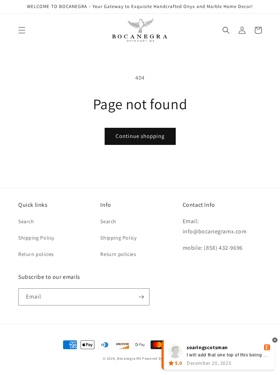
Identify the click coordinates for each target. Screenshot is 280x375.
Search (26, 221)
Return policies (36, 254)
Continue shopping (140, 136)
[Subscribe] (141, 296)
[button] (22, 30)
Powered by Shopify (159, 358)
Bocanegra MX (129, 358)
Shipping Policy (36, 237)
